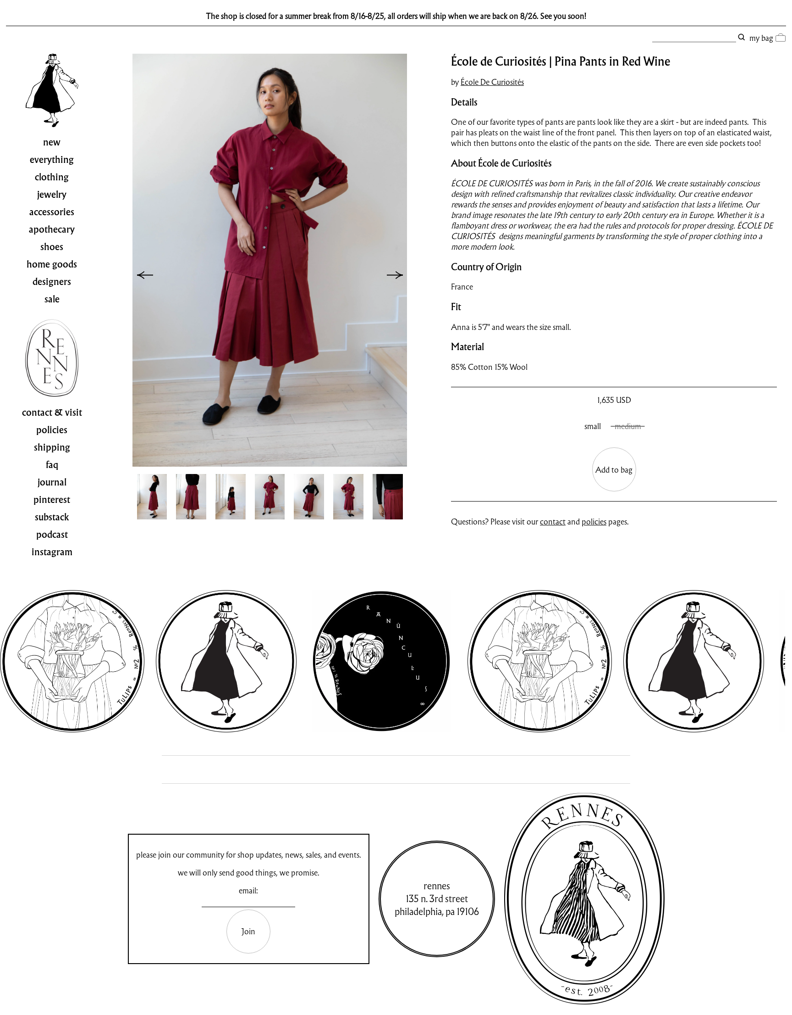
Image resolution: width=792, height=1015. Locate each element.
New (51, 142)
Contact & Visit (52, 412)
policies (594, 521)
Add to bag (613, 469)
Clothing (52, 177)
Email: (248, 890)
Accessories (51, 212)
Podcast (52, 534)
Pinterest (51, 499)
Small (592, 426)
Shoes (51, 246)
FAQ (52, 464)
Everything (52, 159)
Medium (628, 426)
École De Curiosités (492, 82)
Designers (52, 281)
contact (553, 521)
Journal (52, 482)
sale (52, 299)
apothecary (52, 229)
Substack (52, 517)
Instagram (52, 552)
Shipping (52, 447)
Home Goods (52, 264)
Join (248, 931)
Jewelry (51, 194)
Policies (51, 430)
